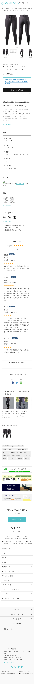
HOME (3, 8)
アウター (5, 558)
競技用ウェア (6, 567)
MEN (18, 537)
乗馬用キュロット (7, 549)
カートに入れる (18, 90)
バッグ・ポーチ (7, 585)
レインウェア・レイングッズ (10, 571)
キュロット (12, 458)
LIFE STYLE (28, 542)
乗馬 (5, 458)
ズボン (20, 458)
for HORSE (18, 542)
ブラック (27, 455)
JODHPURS (12, 676)
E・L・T (6, 452)
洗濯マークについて (9, 221)
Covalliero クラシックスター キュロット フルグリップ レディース (22, 411)
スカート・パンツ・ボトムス (10, 589)
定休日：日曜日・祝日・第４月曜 (13, 659)
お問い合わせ (17, 623)
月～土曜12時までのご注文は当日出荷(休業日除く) (16, 82)
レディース (15, 452)
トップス (5, 553)
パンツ (27, 458)
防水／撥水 (7, 455)
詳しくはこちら (8, 662)
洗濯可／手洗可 (17, 455)
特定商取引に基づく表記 (13, 673)
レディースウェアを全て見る (10, 598)
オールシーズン (25, 452)
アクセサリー (6, 580)
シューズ (5, 594)
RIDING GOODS (6, 542)
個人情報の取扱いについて (26, 673)
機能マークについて (9, 205)
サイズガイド (20, 183)
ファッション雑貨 (7, 576)
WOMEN (7, 8)
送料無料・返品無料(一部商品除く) (15, 79)
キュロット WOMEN (14, 8)
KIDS (26, 537)
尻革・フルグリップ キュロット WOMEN (15, 449)
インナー (5, 562)
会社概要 (3, 673)
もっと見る (7, 124)
